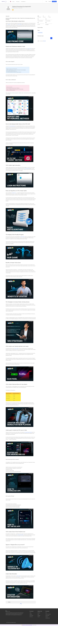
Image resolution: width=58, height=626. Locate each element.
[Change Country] (11, 1)
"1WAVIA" (8, 24)
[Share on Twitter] (43, 41)
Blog (38, 614)
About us (46, 616)
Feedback (39, 615)
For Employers (23, 1)
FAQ (46, 612)
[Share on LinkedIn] (45, 41)
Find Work (17, 1)
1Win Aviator (19, 24)
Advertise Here (47, 618)
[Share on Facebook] (42, 41)
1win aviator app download (28, 432)
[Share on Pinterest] (47, 41)
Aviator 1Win (29, 48)
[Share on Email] (40, 41)
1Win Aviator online (12, 126)
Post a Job (31, 616)
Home (13, 1)
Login (46, 1)
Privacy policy (47, 615)
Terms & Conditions (48, 614)
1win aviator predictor (20, 534)
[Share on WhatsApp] (49, 41)
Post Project (54, 1)
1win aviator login (27, 168)
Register (50, 1)
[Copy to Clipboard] (51, 38)
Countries (39, 612)
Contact (39, 616)
